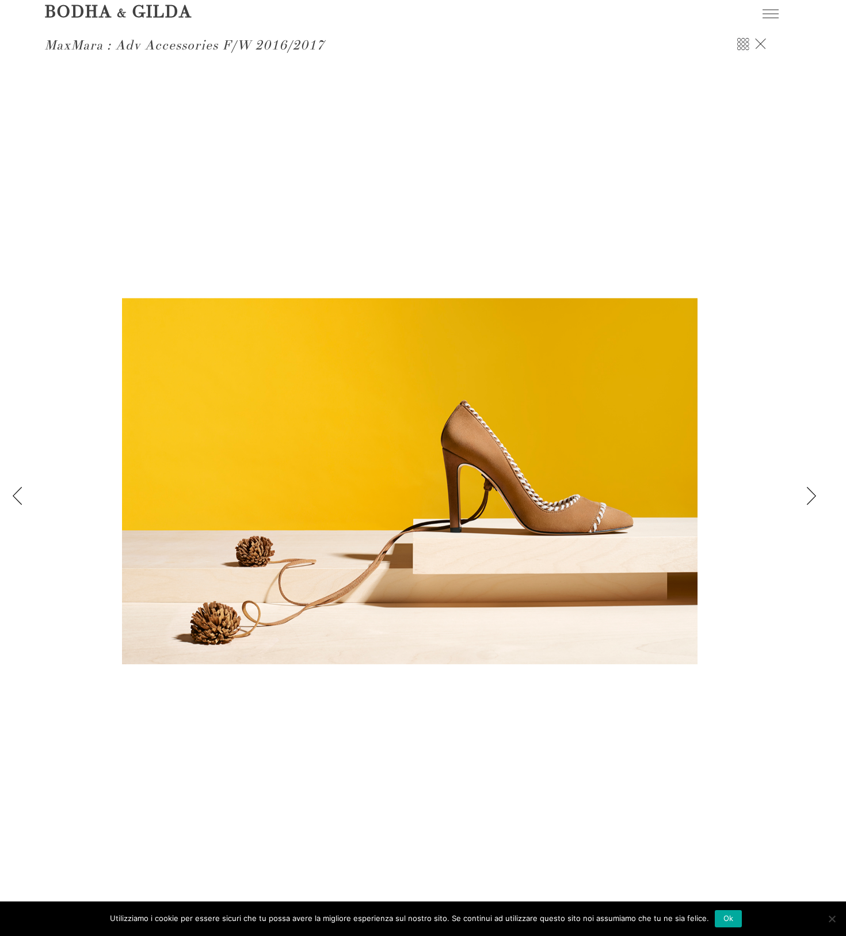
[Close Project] (760, 50)
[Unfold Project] (743, 50)
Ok (728, 918)
